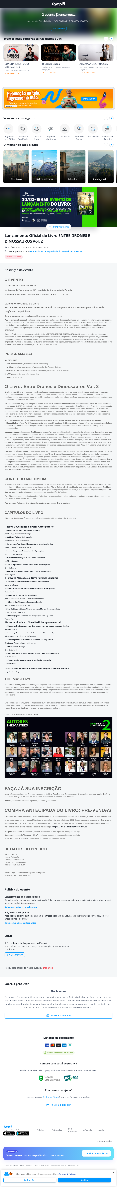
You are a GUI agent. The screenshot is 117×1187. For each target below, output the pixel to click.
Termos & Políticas (67, 1174)
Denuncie (48, 968)
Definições (29, 1180)
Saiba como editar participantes (20, 923)
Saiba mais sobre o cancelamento (21, 907)
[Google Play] (22, 1133)
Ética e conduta (26, 1166)
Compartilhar (61, 226)
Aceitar (84, 1180)
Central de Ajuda (51, 1097)
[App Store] (9, 1133)
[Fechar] (113, 1172)
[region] (58, 1178)
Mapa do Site (73, 1166)
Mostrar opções (105, 1141)
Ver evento (59, 28)
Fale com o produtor (61, 1015)
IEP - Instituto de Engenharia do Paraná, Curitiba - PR (55, 251)
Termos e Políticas (10, 1166)
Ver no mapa (16, 954)
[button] (8, 1174)
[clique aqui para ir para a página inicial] (58, 4)
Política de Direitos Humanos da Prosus (50, 1166)
